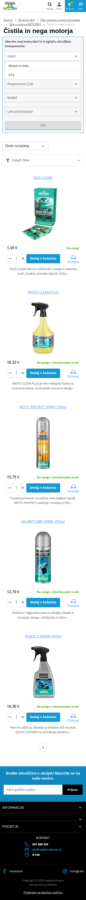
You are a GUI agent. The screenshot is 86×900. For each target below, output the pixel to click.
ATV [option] (11, 75)
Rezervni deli (26, 20)
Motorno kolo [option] (18, 66)
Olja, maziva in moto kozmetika (60, 20)
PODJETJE (10, 826)
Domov (8, 20)
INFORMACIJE (13, 807)
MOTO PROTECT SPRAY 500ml (43, 407)
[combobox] (43, 56)
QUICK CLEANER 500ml (43, 636)
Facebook (16, 871)
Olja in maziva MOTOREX (25, 24)
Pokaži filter (21, 160)
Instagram (76, 871)
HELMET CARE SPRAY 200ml (43, 521)
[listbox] (43, 70)
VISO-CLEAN (43, 177)
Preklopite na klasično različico (43, 892)
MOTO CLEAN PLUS (43, 292)
